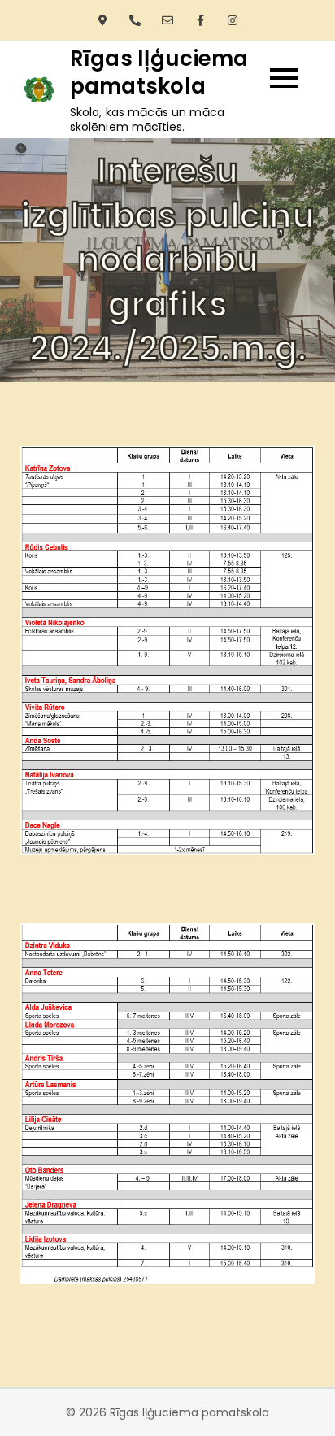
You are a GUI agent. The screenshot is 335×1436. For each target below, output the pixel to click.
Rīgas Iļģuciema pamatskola (159, 72)
